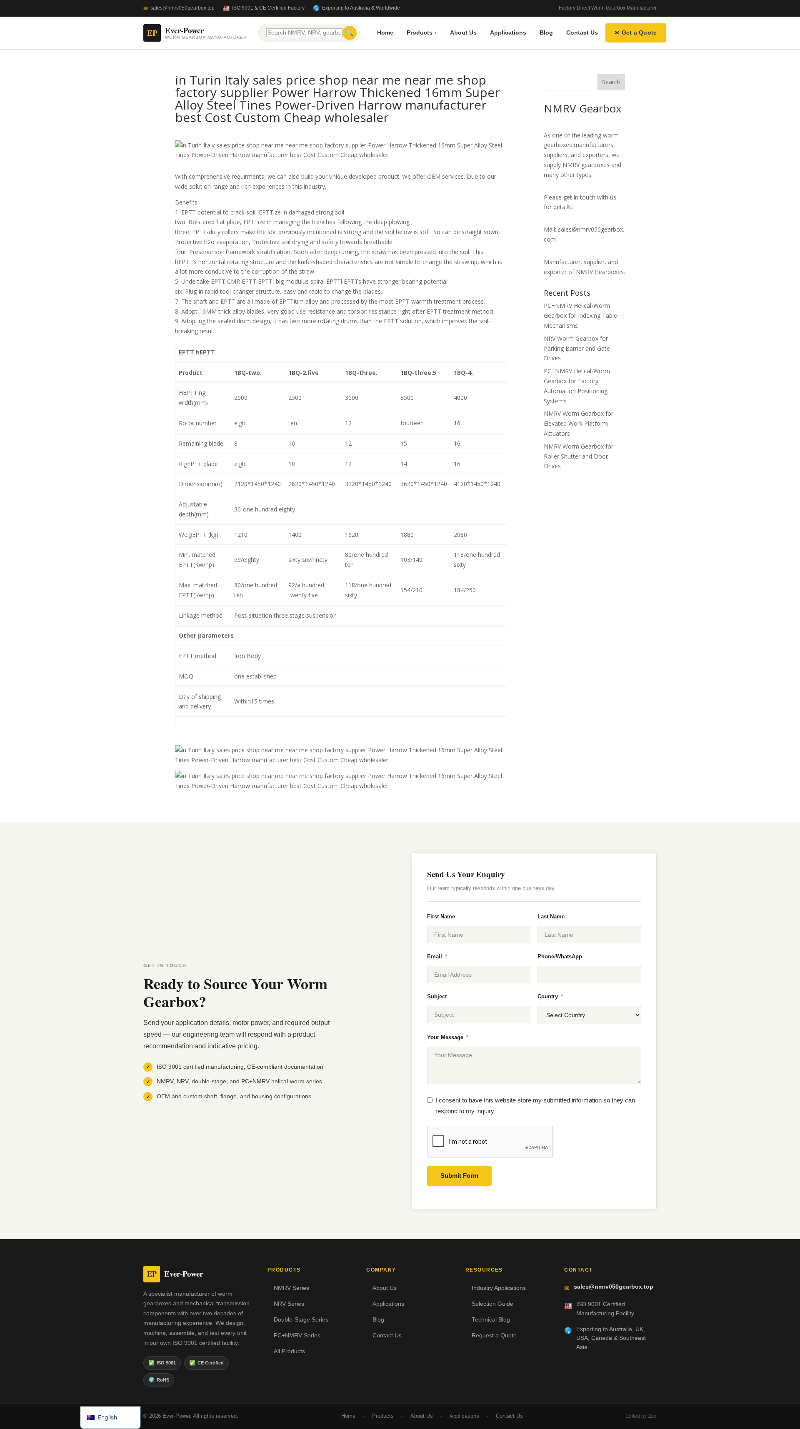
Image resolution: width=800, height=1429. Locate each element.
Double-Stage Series (301, 1320)
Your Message (445, 1037)
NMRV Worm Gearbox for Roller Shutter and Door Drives (578, 456)
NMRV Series (291, 1288)
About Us (463, 32)
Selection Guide (492, 1304)
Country (548, 996)
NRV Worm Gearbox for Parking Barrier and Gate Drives (577, 348)
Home (385, 32)
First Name (441, 916)
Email (434, 956)
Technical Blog (491, 1320)
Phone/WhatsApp (560, 956)
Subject (437, 996)
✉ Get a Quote (636, 33)
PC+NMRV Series (297, 1335)
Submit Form (459, 1175)
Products (422, 32)
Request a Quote (494, 1335)
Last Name (551, 916)
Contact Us (582, 32)
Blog (546, 32)
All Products (289, 1351)
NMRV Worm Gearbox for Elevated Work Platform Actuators (578, 423)
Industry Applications (499, 1288)
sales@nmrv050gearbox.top (182, 8)
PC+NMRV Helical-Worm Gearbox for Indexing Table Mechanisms (580, 315)
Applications (508, 32)
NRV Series (289, 1304)
